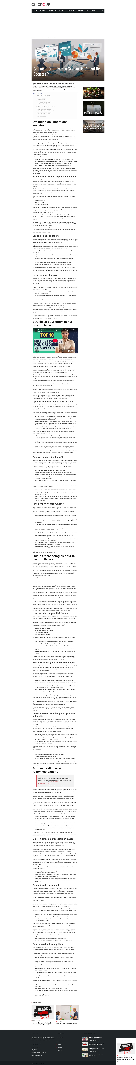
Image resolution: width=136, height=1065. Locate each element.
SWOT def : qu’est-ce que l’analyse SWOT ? (67, 1024)
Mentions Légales (35, 1047)
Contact (93, 10)
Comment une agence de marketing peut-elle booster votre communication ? (93, 128)
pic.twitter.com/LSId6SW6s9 (44, 783)
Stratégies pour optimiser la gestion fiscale (45, 101)
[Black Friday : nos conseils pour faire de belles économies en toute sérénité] (126, 1048)
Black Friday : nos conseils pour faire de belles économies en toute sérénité (125, 1059)
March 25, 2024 (61, 785)
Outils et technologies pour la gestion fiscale (45, 106)
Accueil (35, 10)
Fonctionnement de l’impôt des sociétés (44, 96)
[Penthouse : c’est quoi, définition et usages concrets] (85, 1039)
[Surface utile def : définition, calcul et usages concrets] (85, 1055)
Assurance (80, 10)
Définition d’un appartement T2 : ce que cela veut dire (96, 1049)
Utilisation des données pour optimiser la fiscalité (46, 110)
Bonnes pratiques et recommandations (44, 112)
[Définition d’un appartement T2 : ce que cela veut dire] (85, 1049)
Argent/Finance (52, 10)
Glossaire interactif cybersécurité (39, 1052)
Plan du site (34, 1049)
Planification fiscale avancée (42, 105)
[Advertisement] (68, 22)
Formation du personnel (42, 114)
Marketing (62, 10)
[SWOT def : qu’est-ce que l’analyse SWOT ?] (67, 1012)
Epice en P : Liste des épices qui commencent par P (92, 96)
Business (42, 10)
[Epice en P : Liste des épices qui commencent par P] (93, 93)
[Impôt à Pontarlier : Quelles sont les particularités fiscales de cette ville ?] (93, 108)
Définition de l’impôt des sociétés (43, 95)
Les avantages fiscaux (41, 99)
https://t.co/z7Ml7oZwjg (56, 781)
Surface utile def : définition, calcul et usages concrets (96, 1054)
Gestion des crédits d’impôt (42, 103)
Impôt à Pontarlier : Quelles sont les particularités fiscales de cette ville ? (93, 113)
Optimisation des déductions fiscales (44, 102)
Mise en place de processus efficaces (44, 113)
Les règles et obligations (42, 98)
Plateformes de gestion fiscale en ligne (44, 109)
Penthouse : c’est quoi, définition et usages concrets (95, 1038)
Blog (87, 10)
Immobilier (71, 10)
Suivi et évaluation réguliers (42, 116)
